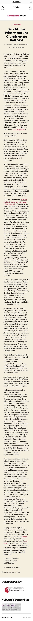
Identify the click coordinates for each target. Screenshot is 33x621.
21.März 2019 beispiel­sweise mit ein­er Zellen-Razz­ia (15, 202)
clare (10, 44)
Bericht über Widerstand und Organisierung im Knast (16, 34)
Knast (18, 572)
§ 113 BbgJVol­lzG (19, 130)
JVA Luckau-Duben (10, 572)
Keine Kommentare (18, 47)
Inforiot (16, 7)
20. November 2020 (22, 44)
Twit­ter (24, 537)
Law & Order (16, 24)
